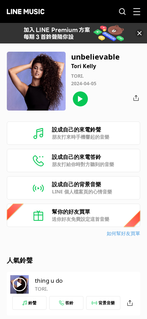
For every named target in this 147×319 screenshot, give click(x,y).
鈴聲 (32, 303)
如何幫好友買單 (123, 233)
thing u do (49, 280)
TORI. (41, 288)
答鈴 (69, 303)
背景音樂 (106, 303)
